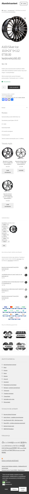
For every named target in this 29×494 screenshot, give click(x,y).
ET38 (7, 450)
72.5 (12, 445)
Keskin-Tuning (19, 450)
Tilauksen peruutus (8, 393)
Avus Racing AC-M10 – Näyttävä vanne (13, 420)
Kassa (5, 373)
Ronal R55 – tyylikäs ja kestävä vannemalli (14, 423)
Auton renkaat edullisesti (10, 460)
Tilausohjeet (7, 396)
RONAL (4, 452)
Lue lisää (21, 170)
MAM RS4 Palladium (9, 429)
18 (21, 442)
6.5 (4, 442)
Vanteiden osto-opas (9, 399)
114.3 (3, 448)
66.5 (6, 445)
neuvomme (10, 260)
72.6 (14, 445)
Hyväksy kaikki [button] (23, 489)
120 (6, 448)
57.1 (2, 445)
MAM (24, 450)
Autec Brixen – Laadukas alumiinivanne (13, 417)
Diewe (24, 448)
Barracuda (9, 448)
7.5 (8, 442)
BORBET (14, 448)
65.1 (4, 445)
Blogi (5, 367)
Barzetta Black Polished (10, 414)
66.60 (20, 97)
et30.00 (23, 97)
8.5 (12, 442)
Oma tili (6, 379)
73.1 (16, 445)
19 (23, 442)
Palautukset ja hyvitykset (10, 385)
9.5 (14, 442)
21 (26, 442)
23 (16, 97)
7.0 (6, 442)
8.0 (10, 442)
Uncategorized (11, 10)
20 (25, 442)
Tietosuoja (6, 390)
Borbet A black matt (9, 426)
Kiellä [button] (6, 489)
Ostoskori (6, 382)
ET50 (16, 450)
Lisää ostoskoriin (13, 87)
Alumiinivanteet (9, 3)
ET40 (9, 450)
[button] (25, 18)
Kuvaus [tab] (3, 107)
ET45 (13, 450)
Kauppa (6, 376)
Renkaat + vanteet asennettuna (12, 387)
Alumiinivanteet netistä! (10, 364)
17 (19, 442)
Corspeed (21, 448)
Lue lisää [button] (4, 480)
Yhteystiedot (7, 402)
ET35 (5, 450)
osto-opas (19, 259)
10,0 (16, 442)
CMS (18, 448)
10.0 (12, 97)
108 (21, 445)
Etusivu (5, 10)
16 (18, 442)
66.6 (8, 445)
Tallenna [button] (14, 489)
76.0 (19, 445)
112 (14, 97)
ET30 (3, 450)
